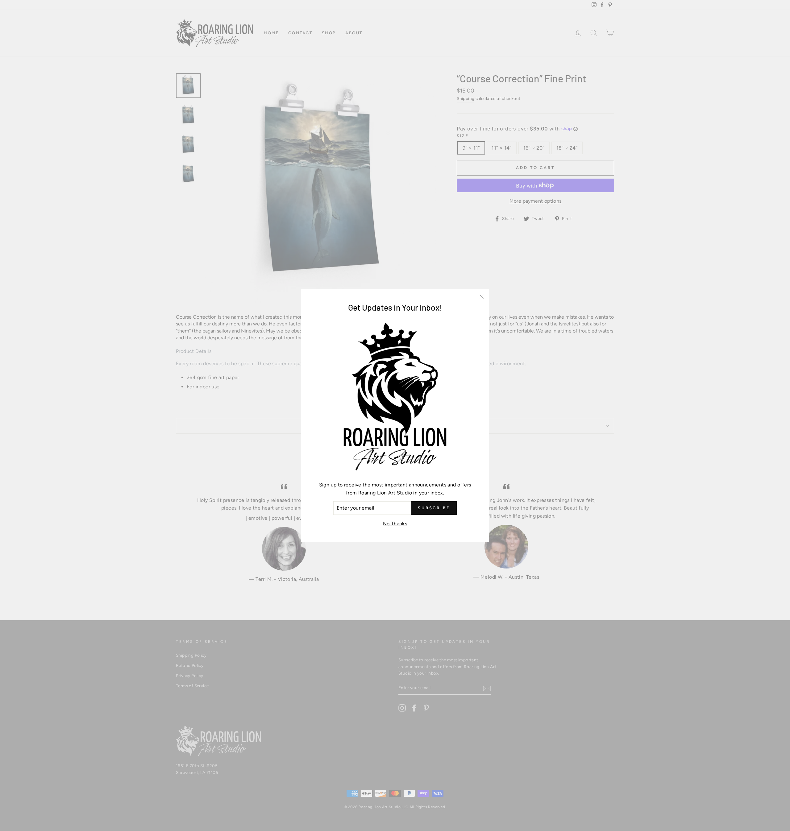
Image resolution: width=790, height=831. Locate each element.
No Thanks (395, 524)
